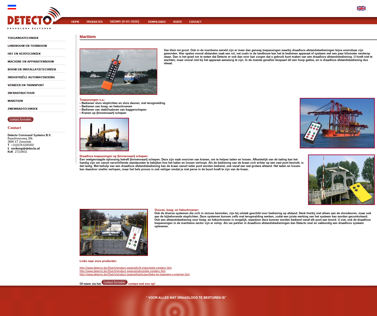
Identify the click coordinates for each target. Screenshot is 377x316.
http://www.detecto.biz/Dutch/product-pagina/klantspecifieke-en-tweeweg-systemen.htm (135, 274)
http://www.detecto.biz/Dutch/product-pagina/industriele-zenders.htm (123, 271)
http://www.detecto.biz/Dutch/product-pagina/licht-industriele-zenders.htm (126, 267)
